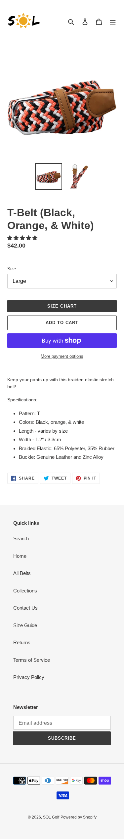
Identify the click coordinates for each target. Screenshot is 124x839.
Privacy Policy (28, 677)
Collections (25, 590)
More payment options (62, 356)
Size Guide (25, 625)
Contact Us (25, 608)
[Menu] (113, 22)
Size (11, 268)
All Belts (22, 573)
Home (19, 556)
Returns (21, 642)
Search (21, 538)
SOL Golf (51, 817)
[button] (23, 238)
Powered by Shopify (79, 817)
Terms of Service (31, 660)
